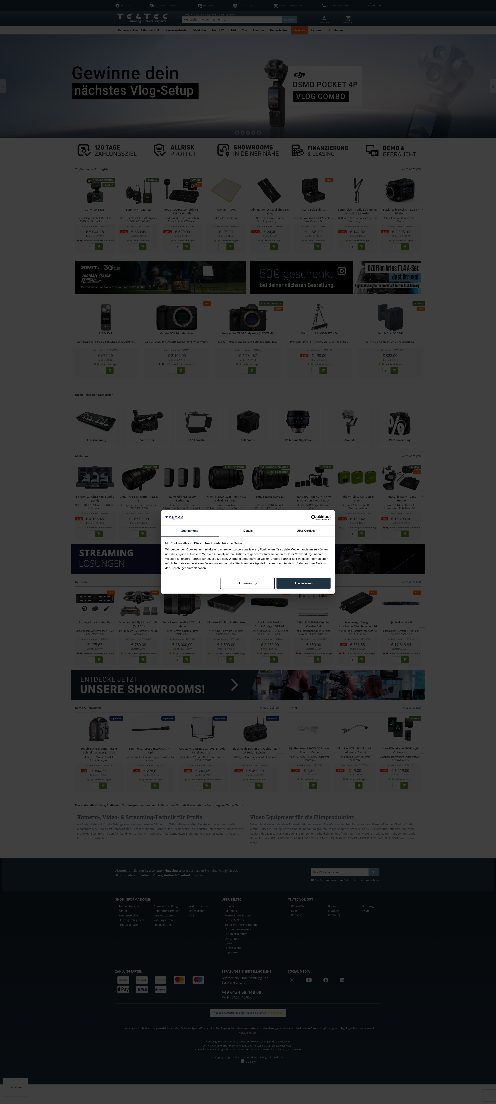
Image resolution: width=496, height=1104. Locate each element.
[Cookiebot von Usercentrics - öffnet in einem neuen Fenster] (314, 518)
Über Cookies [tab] (306, 530)
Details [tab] (248, 530)
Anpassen (245, 583)
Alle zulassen (303, 583)
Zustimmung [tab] (190, 530)
